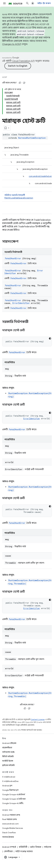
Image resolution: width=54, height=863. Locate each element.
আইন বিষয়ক (35, 847)
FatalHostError (13, 258)
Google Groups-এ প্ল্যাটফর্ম (13, 794)
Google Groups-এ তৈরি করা (13, 799)
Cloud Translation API (23, 61)
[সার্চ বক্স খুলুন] (27, 3)
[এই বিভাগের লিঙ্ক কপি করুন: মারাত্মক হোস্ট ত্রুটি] (28, 330)
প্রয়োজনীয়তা (7, 747)
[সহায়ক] (20, 83)
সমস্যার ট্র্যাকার (8, 837)
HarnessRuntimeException (32, 138)
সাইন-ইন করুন (44, 3)
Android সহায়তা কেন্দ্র (11, 815)
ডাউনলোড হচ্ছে (8, 752)
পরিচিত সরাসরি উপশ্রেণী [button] (18, 196)
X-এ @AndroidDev (10, 781)
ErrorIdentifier (21, 303)
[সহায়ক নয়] (24, 83)
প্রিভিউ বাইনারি (8, 756)
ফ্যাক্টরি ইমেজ (7, 761)
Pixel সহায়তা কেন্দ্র (9, 819)
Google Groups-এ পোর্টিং (12, 803)
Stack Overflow (9, 832)
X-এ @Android (8, 777)
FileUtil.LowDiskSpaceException (18, 198)
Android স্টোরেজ (9, 743)
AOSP (4, 77)
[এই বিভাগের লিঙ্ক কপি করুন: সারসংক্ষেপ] (22, 241)
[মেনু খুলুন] (4, 3)
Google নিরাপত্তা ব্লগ (10, 790)
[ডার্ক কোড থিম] (50, 338)
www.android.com (10, 823)
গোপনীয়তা (8, 851)
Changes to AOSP (11, 44)
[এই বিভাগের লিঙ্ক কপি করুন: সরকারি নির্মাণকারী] (32, 322)
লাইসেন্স (47, 847)
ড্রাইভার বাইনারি (8, 765)
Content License (38, 719)
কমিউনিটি (23, 847)
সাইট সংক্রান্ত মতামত (24, 851)
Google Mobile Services (12, 828)
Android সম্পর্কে (9, 847)
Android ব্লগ (7, 785)
